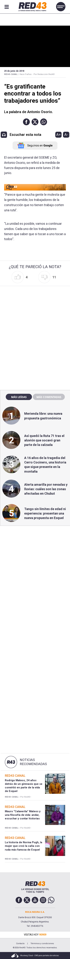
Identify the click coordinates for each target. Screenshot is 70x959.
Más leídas (19, 397)
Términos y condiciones (42, 943)
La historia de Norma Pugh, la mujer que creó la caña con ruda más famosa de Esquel (23, 846)
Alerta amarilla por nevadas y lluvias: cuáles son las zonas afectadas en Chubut (45, 489)
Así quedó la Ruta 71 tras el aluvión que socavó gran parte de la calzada (44, 440)
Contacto (20, 943)
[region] (35, 310)
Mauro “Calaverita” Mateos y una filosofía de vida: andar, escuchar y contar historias (23, 815)
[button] (26, 121)
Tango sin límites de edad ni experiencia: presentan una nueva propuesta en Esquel (45, 513)
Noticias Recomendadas (33, 762)
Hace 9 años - (26, 74)
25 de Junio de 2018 (14, 71)
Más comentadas (48, 397)
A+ (58, 134)
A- (66, 134)
